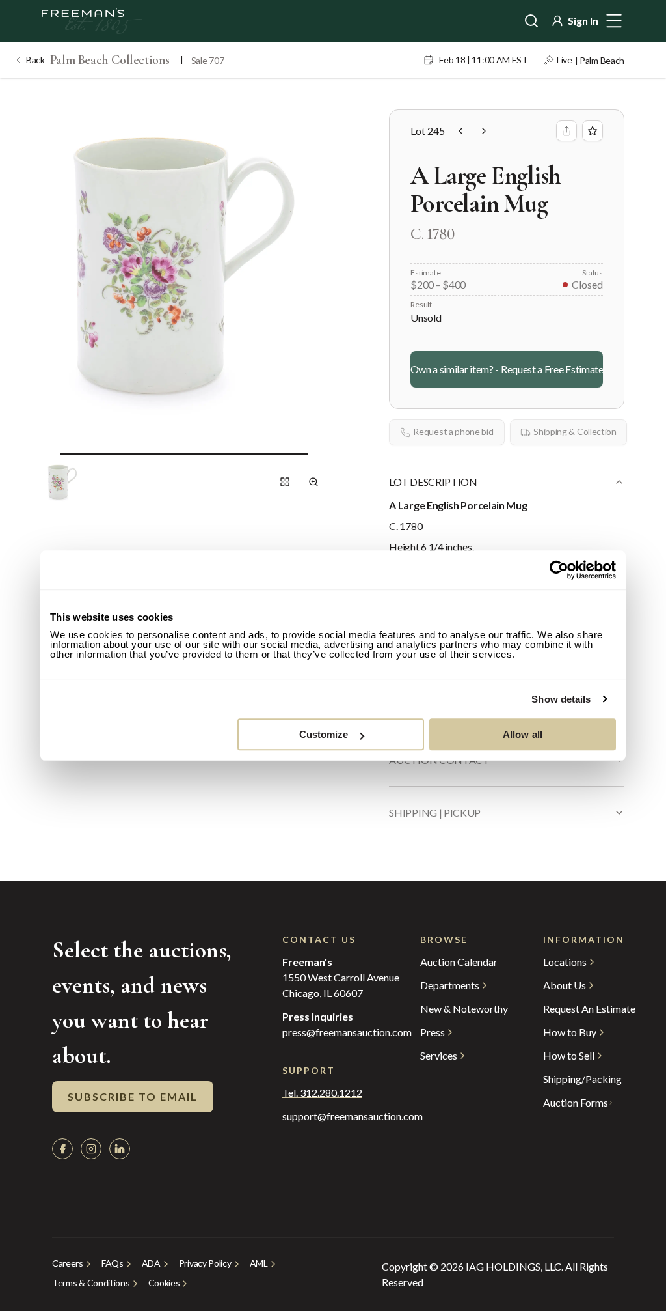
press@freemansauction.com (347, 1032)
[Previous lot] (460, 130)
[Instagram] (91, 1148)
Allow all (522, 734)
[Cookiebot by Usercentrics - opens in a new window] (559, 570)
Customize (324, 734)
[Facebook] (62, 1148)
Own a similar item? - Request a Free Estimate (506, 369)
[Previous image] (49, 453)
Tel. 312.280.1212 (322, 1093)
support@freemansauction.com (325, 1116)
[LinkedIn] (119, 1148)
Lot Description (433, 481)
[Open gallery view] (285, 482)
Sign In (583, 20)
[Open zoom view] (313, 482)
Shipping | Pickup (435, 812)
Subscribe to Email (133, 1096)
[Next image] (318, 453)
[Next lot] (483, 130)
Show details (561, 699)
